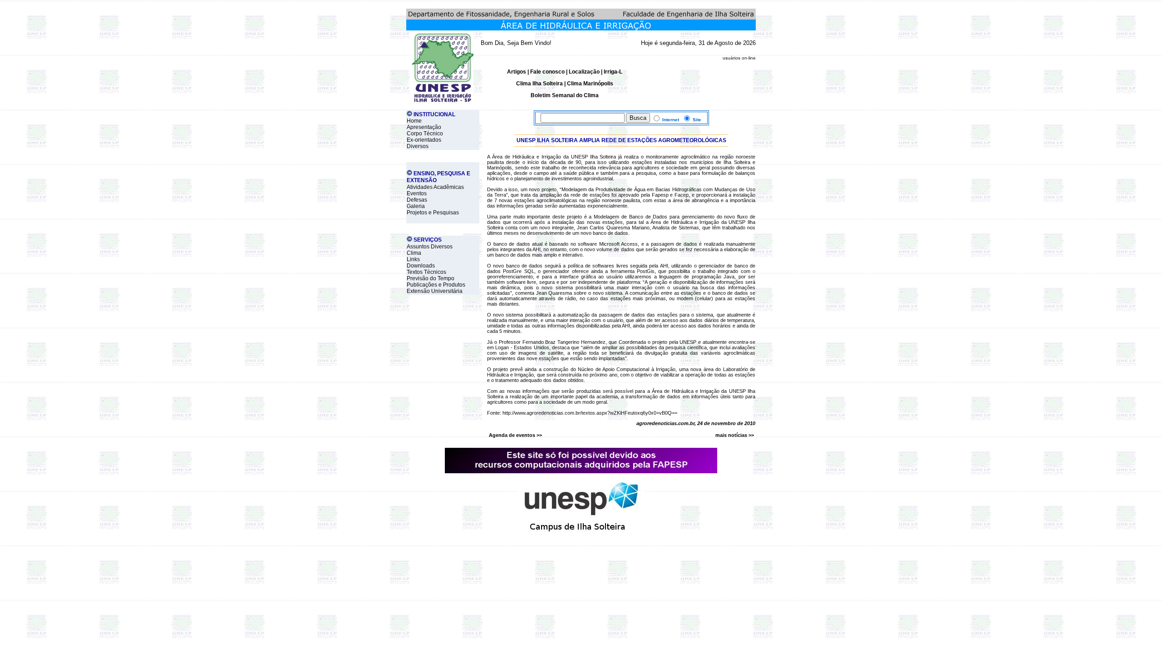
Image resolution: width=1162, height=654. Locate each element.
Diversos (417, 146)
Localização (584, 72)
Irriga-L (613, 72)
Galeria (416, 206)
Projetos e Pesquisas (433, 212)
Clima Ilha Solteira (539, 83)
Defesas (417, 200)
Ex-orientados (424, 140)
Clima (414, 253)
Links (413, 259)
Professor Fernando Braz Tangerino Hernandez (552, 342)
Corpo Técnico (425, 133)
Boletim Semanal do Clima (565, 95)
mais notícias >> (734, 435)
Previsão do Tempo (430, 278)
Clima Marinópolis (590, 83)
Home (414, 121)
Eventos (417, 193)
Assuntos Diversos (430, 246)
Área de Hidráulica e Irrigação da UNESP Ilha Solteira (554, 156)
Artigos (517, 72)
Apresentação (424, 127)
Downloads (421, 266)
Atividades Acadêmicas (435, 187)
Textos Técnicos (426, 272)
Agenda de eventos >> (515, 435)
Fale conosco (547, 72)
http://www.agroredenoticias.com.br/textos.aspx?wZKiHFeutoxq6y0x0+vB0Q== (589, 413)
